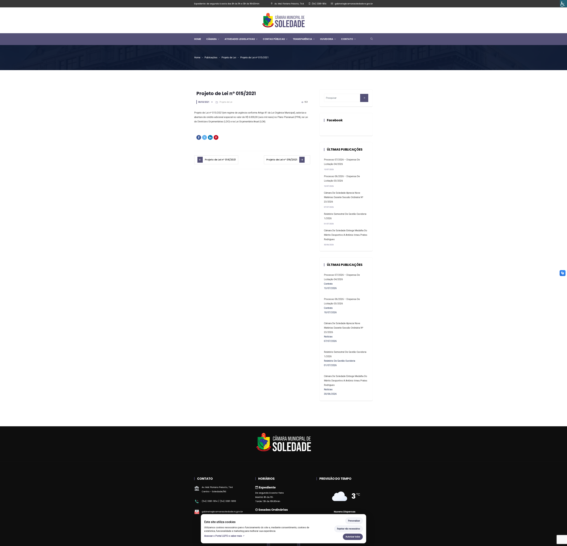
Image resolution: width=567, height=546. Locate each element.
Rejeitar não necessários (348, 529)
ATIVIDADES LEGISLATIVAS (240, 39)
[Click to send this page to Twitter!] (204, 137)
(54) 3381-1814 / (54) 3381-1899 (219, 501)
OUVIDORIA (326, 39)
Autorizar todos (353, 537)
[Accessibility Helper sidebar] (563, 3)
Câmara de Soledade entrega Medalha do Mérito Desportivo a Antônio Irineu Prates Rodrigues (345, 235)
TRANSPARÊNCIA (302, 39)
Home (197, 57)
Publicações (211, 57)
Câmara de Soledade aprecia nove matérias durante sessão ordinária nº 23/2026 (343, 197)
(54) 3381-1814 (319, 3)
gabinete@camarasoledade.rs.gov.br (354, 3)
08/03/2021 (203, 102)
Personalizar (354, 521)
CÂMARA (211, 39)
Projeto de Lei (228, 57)
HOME (197, 39)
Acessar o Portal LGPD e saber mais (223, 535)
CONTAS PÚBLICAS (274, 39)
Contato (347, 39)
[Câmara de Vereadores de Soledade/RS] (283, 20)
